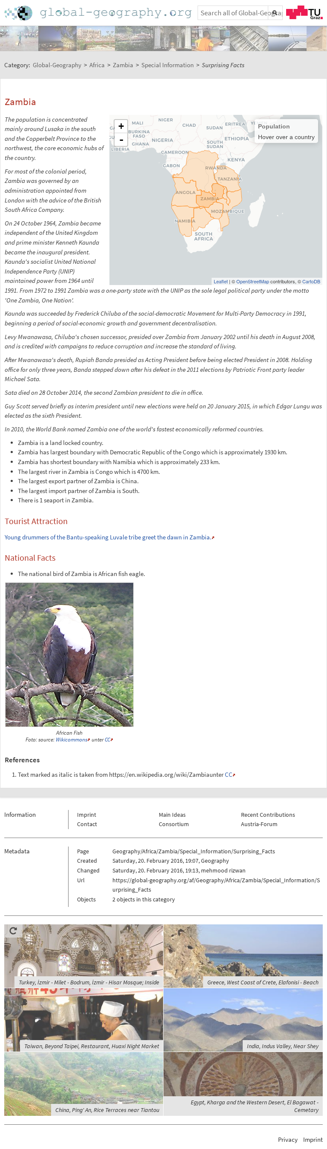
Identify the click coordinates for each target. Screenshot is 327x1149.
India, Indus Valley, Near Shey (282, 1046)
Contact (87, 824)
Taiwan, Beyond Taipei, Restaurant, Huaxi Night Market (91, 1046)
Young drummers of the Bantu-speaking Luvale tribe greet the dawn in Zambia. (108, 537)
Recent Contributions (268, 814)
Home (98, 13)
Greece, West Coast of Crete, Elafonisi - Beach (262, 982)
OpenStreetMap (252, 281)
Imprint (86, 814)
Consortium (174, 824)
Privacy (288, 1139)
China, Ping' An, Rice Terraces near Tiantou (107, 1110)
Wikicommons (71, 739)
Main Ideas (172, 814)
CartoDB (311, 281)
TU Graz (304, 12)
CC (107, 739)
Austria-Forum (259, 824)
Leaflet (221, 281)
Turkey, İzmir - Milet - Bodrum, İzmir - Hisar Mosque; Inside (89, 982)
